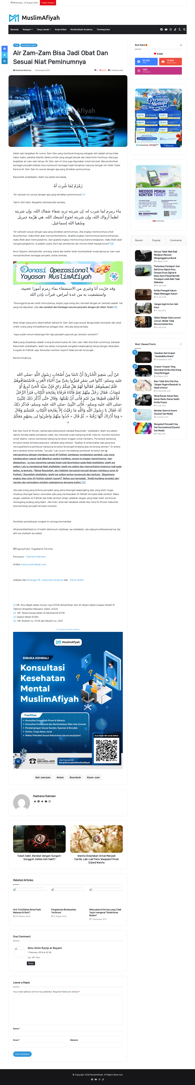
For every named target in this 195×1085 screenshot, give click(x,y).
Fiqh (16, 45)
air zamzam (44, 777)
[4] (84, 482)
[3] (14, 616)
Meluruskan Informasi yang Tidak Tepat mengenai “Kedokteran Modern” (105, 912)
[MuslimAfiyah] (34, 18)
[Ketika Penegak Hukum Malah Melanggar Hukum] (143, 294)
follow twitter (76, 579)
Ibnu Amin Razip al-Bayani (45, 948)
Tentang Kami (103, 29)
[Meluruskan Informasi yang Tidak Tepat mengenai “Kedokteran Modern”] (106, 897)
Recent (139, 240)
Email (16, 1040)
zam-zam (94, 777)
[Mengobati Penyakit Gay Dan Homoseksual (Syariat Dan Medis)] (143, 428)
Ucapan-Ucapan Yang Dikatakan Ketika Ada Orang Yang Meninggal (167, 369)
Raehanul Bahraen (23, 70)
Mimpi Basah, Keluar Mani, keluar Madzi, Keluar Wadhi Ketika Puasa (166, 399)
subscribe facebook (52, 579)
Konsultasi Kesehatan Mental (68, 629)
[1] (84, 194)
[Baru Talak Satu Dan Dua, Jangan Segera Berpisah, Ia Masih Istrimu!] (143, 385)
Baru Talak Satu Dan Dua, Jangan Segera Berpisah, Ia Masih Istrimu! (167, 384)
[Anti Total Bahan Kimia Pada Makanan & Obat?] (30, 897)
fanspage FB (33, 579)
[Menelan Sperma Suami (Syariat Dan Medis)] (143, 414)
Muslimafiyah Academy (81, 29)
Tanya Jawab (43, 29)
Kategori (27, 29)
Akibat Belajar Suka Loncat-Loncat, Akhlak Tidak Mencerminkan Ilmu (167, 320)
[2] (14, 612)
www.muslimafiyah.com (33, 564)
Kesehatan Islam (29, 45)
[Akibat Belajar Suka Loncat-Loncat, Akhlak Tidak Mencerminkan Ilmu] (143, 322)
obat (61, 777)
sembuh (76, 777)
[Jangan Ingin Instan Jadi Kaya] (143, 308)
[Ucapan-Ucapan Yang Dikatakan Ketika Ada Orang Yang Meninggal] (143, 371)
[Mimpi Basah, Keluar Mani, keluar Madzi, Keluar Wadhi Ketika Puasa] (143, 400)
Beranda (14, 29)
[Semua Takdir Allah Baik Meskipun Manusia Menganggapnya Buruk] (143, 256)
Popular (156, 240)
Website (74, 1040)
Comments (176, 240)
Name (16, 1028)
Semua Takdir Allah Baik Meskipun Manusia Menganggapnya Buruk (165, 254)
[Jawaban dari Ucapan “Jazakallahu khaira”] (143, 357)
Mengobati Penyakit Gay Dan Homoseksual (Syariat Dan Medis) (167, 427)
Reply (31, 963)
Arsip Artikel (60, 29)
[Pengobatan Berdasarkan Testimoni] (68, 897)
